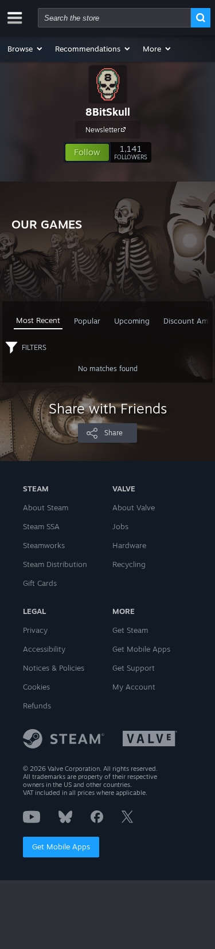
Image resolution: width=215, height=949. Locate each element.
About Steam (45, 507)
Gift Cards (40, 583)
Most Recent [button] (38, 320)
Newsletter (102, 129)
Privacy (35, 630)
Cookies (36, 686)
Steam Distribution (55, 564)
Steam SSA (41, 526)
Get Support (133, 667)
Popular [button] (87, 320)
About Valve (133, 507)
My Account (133, 686)
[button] (25, 49)
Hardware (129, 545)
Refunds (37, 705)
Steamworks (44, 545)
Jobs (120, 526)
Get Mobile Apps (61, 846)
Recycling (129, 564)
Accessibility (44, 648)
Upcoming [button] (132, 320)
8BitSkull (107, 111)
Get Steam (130, 630)
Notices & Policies (53, 667)
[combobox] (114, 17)
